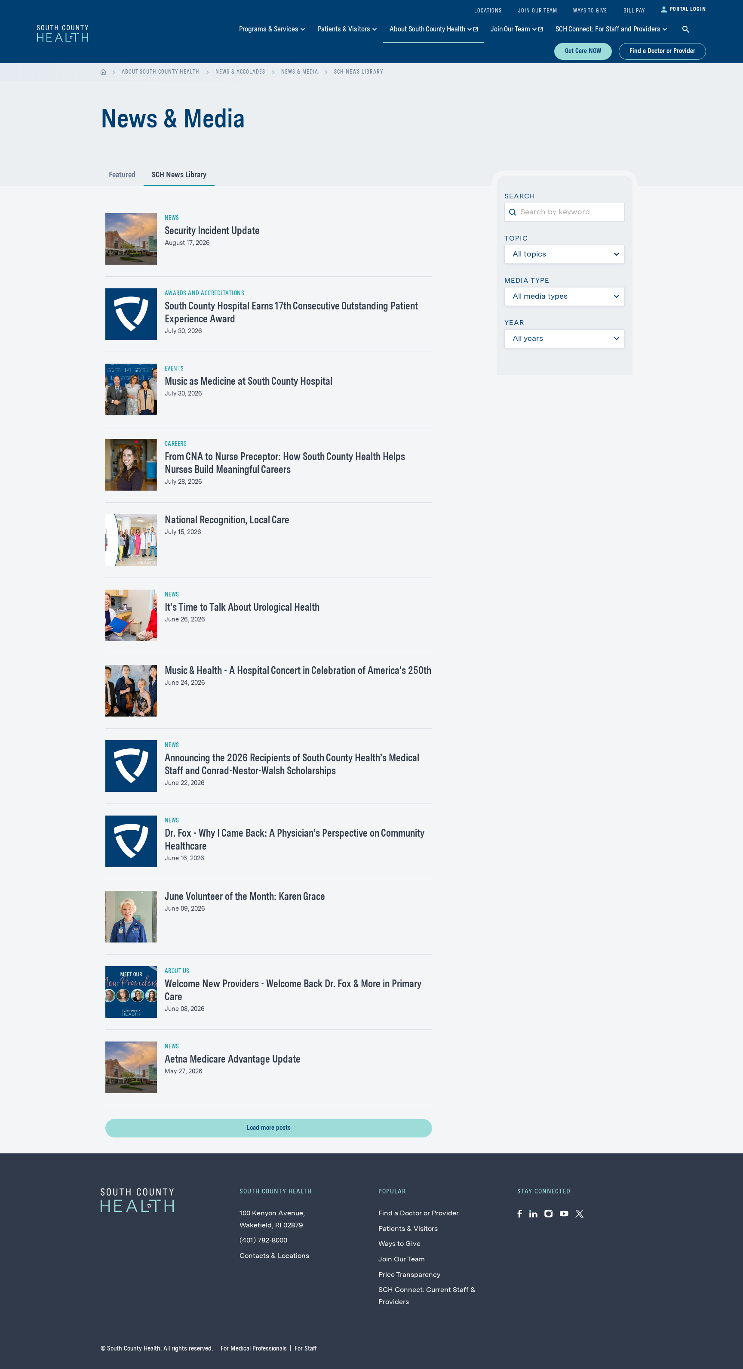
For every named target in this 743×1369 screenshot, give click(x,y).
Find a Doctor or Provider (662, 51)
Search (523, 198)
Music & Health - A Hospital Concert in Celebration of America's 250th (298, 671)
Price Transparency (409, 1275)
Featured (122, 175)
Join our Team (537, 11)
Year (514, 323)
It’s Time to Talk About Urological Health (242, 608)
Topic (516, 238)
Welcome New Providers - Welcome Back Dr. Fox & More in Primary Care (293, 991)
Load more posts (269, 1128)
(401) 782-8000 (263, 1240)
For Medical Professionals (254, 1348)
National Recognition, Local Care (227, 521)
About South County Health (161, 72)
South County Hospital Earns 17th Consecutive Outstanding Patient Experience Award (291, 313)
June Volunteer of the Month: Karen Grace (245, 897)
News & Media (299, 72)
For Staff (305, 1348)
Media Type (527, 281)
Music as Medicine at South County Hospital (248, 382)
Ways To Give (590, 11)
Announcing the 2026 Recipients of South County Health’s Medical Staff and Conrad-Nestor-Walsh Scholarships (292, 765)
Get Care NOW (583, 51)
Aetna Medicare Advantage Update (233, 1060)
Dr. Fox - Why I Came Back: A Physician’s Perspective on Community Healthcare (294, 840)
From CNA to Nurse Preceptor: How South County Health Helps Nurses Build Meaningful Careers (285, 464)
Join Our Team (401, 1259)
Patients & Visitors (408, 1229)
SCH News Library (358, 72)
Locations (488, 11)
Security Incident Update (212, 231)
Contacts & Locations (274, 1256)
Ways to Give (399, 1244)
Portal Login (688, 9)
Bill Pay (634, 11)
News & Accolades (240, 72)
